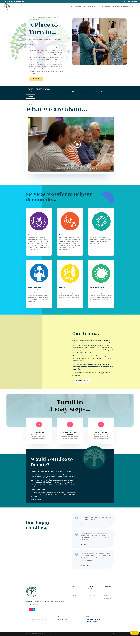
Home (71, 7)
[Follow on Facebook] (27, 609)
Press (132, 7)
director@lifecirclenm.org (38, 619)
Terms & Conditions (93, 592)
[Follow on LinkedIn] (33, 609)
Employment (125, 7)
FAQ (89, 598)
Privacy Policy (92, 595)
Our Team (100, 7)
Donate (107, 7)
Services (78, 7)
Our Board (91, 7)
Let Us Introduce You (81, 380)
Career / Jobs (107, 598)
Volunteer (115, 7)
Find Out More (36, 78)
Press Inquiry (91, 589)
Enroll (84, 7)
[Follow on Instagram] (30, 609)
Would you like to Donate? (131, 1)
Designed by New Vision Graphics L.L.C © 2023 (39, 633)
